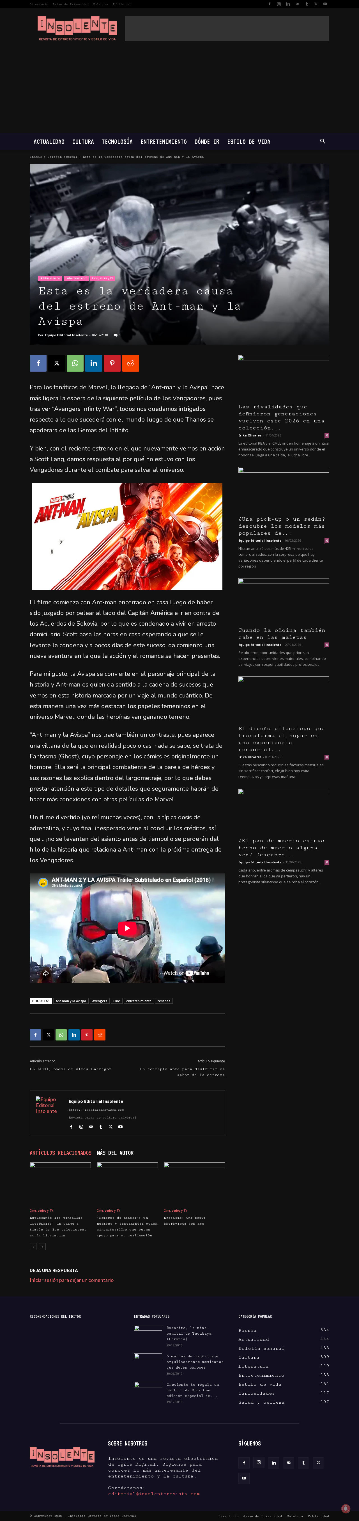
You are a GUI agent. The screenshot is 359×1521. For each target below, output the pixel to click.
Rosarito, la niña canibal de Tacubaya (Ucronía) (189, 1333)
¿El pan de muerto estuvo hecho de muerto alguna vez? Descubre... (281, 848)
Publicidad (122, 4)
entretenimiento (138, 1001)
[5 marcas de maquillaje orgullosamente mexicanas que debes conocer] (148, 1362)
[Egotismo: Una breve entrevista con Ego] (194, 1183)
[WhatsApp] (75, 363)
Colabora (100, 4)
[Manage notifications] (345, 1508)
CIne (116, 1001)
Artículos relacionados (60, 1152)
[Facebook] (269, 4)
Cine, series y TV (102, 278)
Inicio (36, 157)
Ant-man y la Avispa (71, 1001)
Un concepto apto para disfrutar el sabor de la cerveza (182, 1072)
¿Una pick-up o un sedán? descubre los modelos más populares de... (281, 526)
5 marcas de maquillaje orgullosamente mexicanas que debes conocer (195, 1362)
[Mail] (297, 4)
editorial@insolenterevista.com (154, 1494)
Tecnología (117, 141)
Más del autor (115, 1152)
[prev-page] (33, 1246)
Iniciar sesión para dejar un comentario (72, 1280)
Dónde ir (207, 141)
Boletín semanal (62, 157)
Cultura (83, 141)
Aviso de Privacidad (71, 4)
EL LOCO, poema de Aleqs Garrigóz (71, 1069)
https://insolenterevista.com (96, 1109)
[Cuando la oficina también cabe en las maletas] (283, 600)
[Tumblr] (306, 4)
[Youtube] (325, 4)
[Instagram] (279, 4)
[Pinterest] (112, 363)
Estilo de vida (248, 141)
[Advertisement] (227, 28)
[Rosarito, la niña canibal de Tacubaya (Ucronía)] (148, 1335)
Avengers (99, 1001)
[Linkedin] (288, 4)
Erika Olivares (249, 435)
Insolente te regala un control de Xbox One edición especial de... (193, 1390)
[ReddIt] (130, 363)
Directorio (39, 4)
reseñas (164, 1001)
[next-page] (42, 1246)
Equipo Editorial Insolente (66, 335)
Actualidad (49, 141)
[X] (316, 4)
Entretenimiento (164, 141)
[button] (322, 141)
